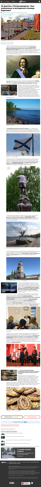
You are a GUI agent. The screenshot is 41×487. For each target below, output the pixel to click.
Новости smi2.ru (4, 458)
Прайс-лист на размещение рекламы (32, 462)
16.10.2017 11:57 (3, 4)
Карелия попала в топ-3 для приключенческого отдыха (15, 436)
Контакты (24, 462)
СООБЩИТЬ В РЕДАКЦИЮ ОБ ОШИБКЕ (14, 463)
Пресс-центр (19, 462)
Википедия (16, 125)
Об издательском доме (12, 462)
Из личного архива (10, 40)
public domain (13, 78)
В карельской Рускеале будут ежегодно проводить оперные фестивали (18, 443)
